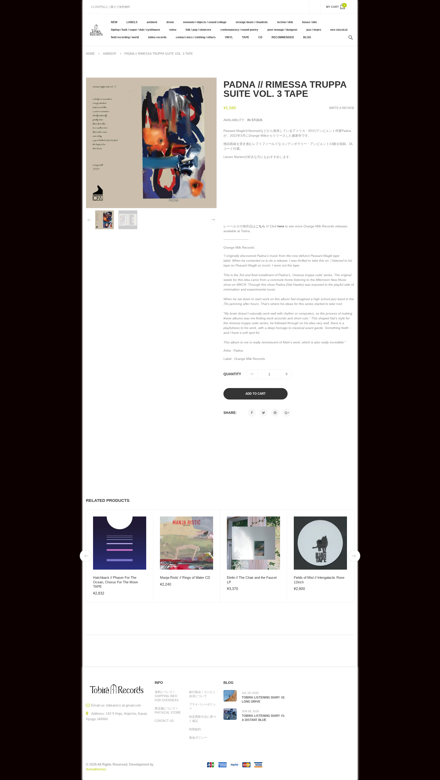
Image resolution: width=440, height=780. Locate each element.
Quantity (232, 374)
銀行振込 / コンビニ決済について (202, 694)
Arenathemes (96, 769)
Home (90, 53)
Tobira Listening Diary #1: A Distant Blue (263, 718)
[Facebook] (252, 413)
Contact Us (164, 721)
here (281, 226)
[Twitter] (263, 413)
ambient (109, 53)
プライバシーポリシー (202, 706)
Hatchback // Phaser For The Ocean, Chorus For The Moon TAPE (115, 582)
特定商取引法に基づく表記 (202, 719)
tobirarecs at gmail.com (123, 705)
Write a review (341, 108)
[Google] (287, 413)
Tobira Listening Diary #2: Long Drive (263, 699)
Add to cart (255, 393)
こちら (260, 226)
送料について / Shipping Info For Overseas (167, 696)
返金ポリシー (198, 737)
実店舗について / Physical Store (168, 710)
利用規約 (195, 729)
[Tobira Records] (96, 29)
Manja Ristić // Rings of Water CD (185, 577)
